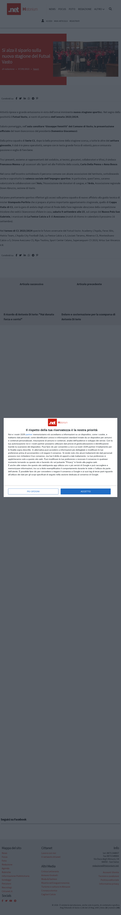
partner (29, 434)
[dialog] (60, 457)
